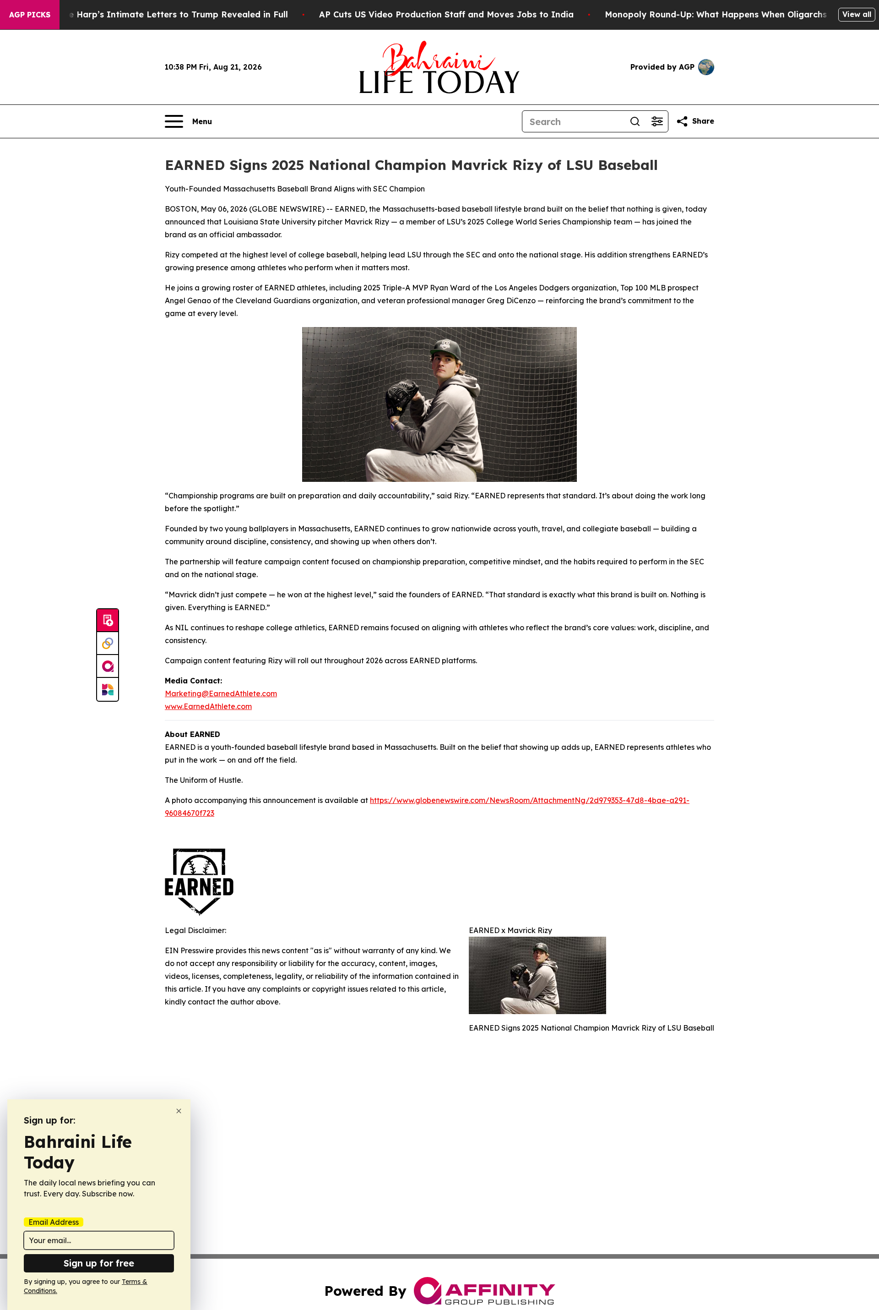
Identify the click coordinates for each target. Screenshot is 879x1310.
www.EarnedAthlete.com (208, 706)
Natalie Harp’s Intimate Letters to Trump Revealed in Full (165, 14)
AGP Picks (29, 14)
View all (856, 14)
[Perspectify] (107, 643)
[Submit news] (107, 620)
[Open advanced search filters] (657, 121)
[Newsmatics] (107, 689)
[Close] (178, 1111)
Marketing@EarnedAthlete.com (221, 693)
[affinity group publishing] (107, 666)
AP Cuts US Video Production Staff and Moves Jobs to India (446, 14)
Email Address (53, 1222)
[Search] (635, 121)
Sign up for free (99, 1263)
